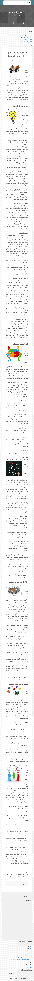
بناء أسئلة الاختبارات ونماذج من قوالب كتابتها (20, 957)
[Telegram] (10, 21)
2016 (30, 967)
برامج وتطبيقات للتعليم (27, 41)
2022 (29, 944)
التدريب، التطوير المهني (27, 37)
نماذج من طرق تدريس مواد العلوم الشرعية (20, 959)
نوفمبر (27, 955)
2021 (30, 946)
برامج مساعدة (29, 39)
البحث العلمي (29, 35)
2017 (29, 953)
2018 (29, 951)
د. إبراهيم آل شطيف (17, 12)
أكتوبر (27, 962)
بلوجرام (12, 978)
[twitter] (20, 23)
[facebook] (17, 23)
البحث (31, 33)
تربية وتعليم (29, 43)
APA (31, 45)
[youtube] (23, 23)
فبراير (28, 964)
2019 (30, 948)
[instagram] (14, 23)
